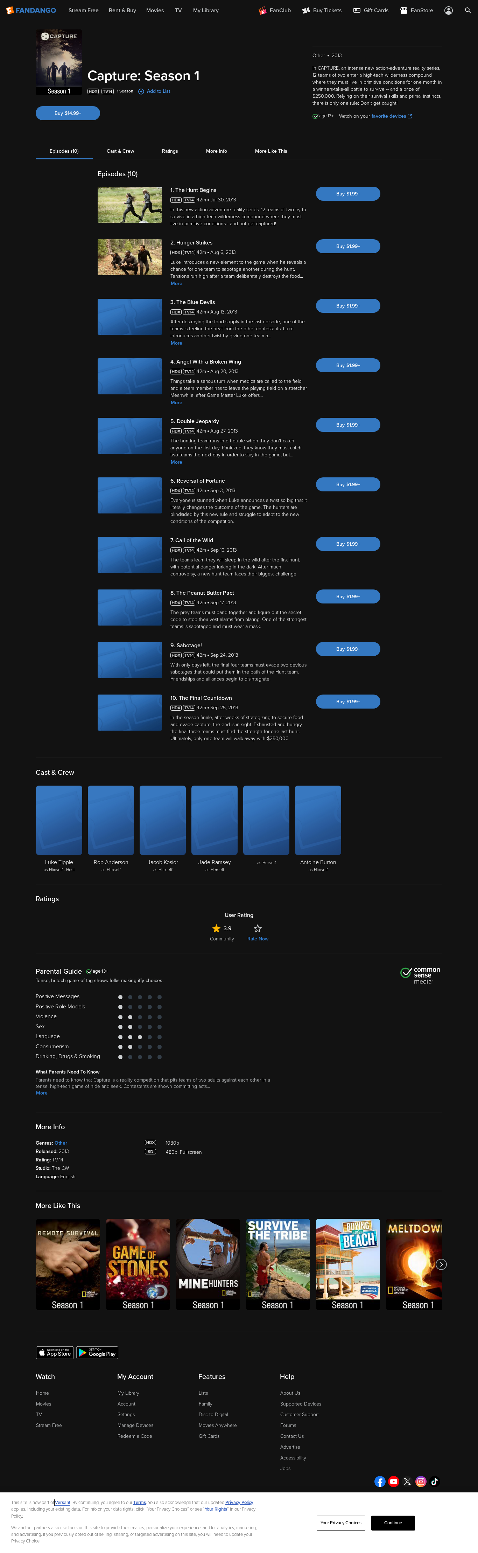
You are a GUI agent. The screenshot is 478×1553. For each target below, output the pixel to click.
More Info (216, 151)
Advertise (290, 1447)
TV (39, 1414)
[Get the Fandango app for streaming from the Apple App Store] (55, 1352)
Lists (203, 1393)
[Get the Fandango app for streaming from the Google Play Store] (97, 1352)
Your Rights (216, 1509)
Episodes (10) (64, 151)
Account (126, 1404)
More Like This (271, 151)
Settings (126, 1414)
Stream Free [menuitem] (84, 10)
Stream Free (49, 1425)
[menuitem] (370, 10)
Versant (62, 1502)
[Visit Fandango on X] (407, 1482)
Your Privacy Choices (341, 1523)
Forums (288, 1425)
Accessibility (293, 1458)
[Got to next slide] (441, 1265)
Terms (139, 1502)
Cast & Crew (120, 151)
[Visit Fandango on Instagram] (421, 1482)
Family (205, 1404)
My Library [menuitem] (206, 10)
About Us (290, 1393)
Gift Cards (209, 1436)
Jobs (285, 1468)
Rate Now (257, 939)
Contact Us (292, 1436)
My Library (128, 1393)
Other (61, 1143)
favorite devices (389, 116)
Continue (393, 1523)
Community (222, 939)
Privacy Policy (239, 1502)
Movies (43, 1404)
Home (42, 1393)
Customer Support (299, 1414)
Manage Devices (135, 1425)
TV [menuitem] (178, 10)
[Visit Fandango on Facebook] (380, 1482)
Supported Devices (300, 1404)
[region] (239, 1522)
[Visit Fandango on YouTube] (394, 1482)
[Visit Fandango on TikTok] (435, 1482)
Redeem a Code (135, 1436)
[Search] (468, 10)
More (176, 284)
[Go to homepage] (32, 10)
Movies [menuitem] (155, 10)
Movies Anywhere (218, 1425)
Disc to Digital (213, 1414)
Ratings (170, 151)
